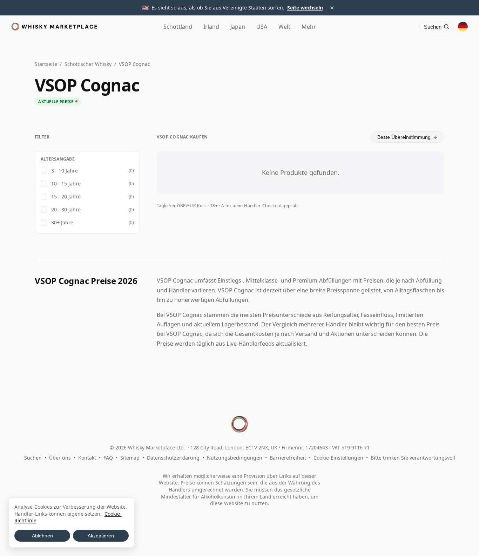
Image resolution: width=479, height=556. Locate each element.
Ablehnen (42, 535)
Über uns (60, 457)
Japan (237, 26)
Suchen (33, 457)
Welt (284, 26)
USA (261, 26)
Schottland (177, 26)
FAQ (108, 457)
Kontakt (87, 457)
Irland (211, 26)
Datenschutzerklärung (173, 457)
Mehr (309, 26)
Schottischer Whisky (88, 64)
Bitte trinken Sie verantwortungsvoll (413, 457)
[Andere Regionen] (463, 27)
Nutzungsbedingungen (234, 457)
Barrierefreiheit (288, 457)
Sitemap (130, 457)
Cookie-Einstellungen (338, 457)
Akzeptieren (101, 535)
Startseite (46, 64)
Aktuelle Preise (55, 101)
